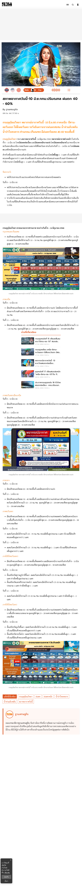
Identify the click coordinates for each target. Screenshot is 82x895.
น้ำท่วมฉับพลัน (10, 701)
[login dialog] (78, 5)
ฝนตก (38, 696)
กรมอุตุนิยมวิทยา (25, 696)
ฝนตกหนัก (48, 696)
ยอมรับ (6, 877)
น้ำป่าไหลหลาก (62, 696)
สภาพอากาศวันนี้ (26, 701)
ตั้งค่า (6, 881)
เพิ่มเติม (7, 873)
